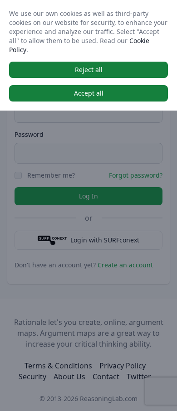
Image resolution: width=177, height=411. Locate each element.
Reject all (89, 69)
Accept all (88, 93)
